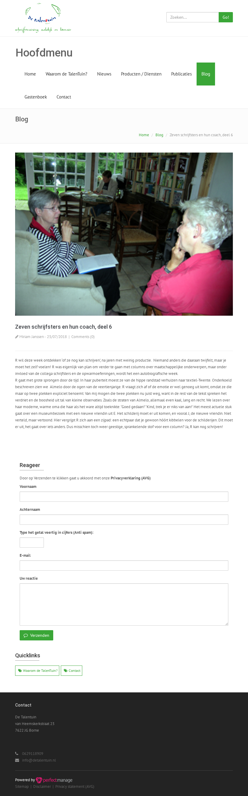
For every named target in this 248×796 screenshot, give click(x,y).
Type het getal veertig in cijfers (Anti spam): (56, 532)
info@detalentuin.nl (39, 760)
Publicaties (181, 74)
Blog (205, 74)
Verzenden (39, 635)
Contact (64, 97)
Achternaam (30, 509)
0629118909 (32, 753)
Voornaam (28, 486)
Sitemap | (24, 786)
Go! (226, 17)
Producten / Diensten (141, 74)
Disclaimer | (44, 786)
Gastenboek (35, 97)
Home (30, 74)
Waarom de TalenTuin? (66, 74)
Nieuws (104, 74)
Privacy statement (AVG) (74, 786)
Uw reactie (29, 578)
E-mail (25, 555)
